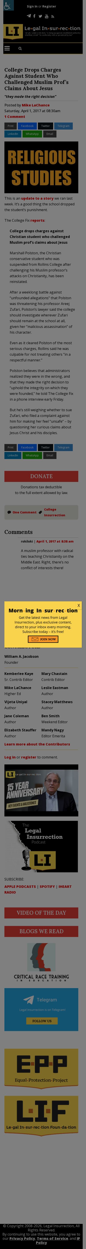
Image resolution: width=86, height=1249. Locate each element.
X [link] (79, 605)
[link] (43, 605)
